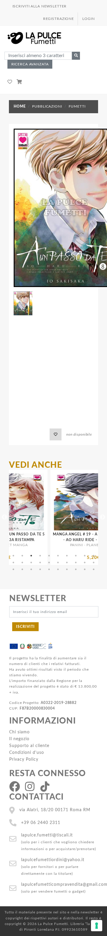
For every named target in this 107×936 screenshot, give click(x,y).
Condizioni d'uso (26, 752)
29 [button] (85, 569)
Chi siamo (19, 732)
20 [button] (94, 562)
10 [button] (94, 556)
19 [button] (85, 562)
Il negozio (19, 739)
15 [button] (49, 562)
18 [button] (76, 562)
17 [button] (67, 562)
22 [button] (22, 569)
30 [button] (94, 569)
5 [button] (49, 556)
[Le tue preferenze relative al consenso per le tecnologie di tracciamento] (96, 925)
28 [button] (76, 569)
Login (88, 19)
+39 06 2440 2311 (40, 822)
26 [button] (58, 569)
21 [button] (13, 569)
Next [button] (103, 517)
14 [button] (40, 562)
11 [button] (13, 562)
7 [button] (67, 556)
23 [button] (31, 569)
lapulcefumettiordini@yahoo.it (52, 860)
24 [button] (40, 569)
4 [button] (40, 556)
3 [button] (31, 556)
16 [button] (58, 562)
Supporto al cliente (29, 745)
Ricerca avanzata (30, 64)
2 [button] (22, 556)
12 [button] (22, 562)
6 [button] (58, 556)
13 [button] (31, 562)
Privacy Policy (23, 759)
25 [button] (49, 569)
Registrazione (58, 19)
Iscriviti (25, 626)
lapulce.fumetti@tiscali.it (47, 835)
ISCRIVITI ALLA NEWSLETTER (39, 6)
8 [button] (76, 556)
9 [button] (85, 556)
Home (20, 106)
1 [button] (13, 556)
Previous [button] (4, 517)
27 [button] (67, 569)
